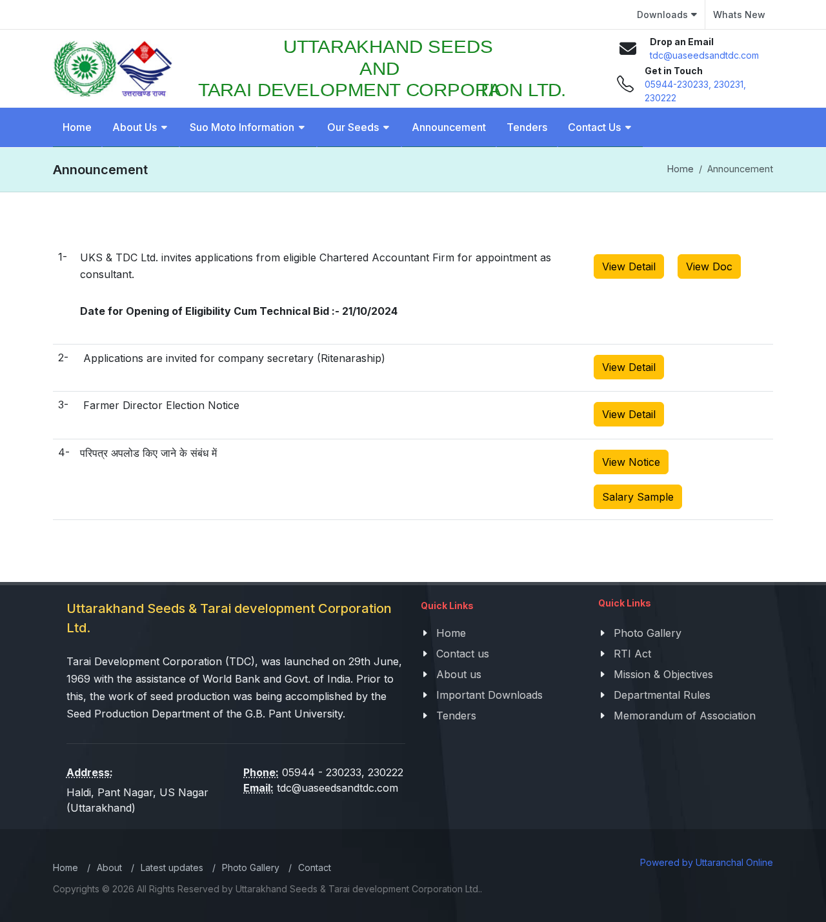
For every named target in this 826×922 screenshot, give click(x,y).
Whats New (739, 14)
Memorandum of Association (685, 715)
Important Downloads (489, 694)
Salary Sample (638, 496)
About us (458, 674)
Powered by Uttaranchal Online (706, 862)
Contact (314, 867)
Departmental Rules (662, 694)
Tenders (456, 715)
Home (680, 168)
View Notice (631, 462)
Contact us (462, 653)
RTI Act (632, 653)
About (109, 867)
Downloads (662, 14)
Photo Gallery (647, 632)
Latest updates (172, 867)
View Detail (629, 266)
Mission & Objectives (663, 674)
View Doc (709, 266)
